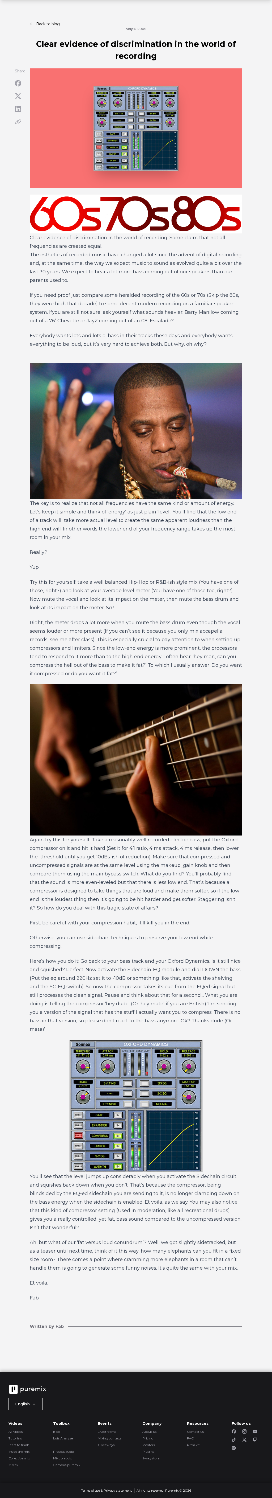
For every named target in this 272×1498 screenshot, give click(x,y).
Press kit (193, 1445)
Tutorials (15, 1438)
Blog (56, 1432)
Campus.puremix (66, 1465)
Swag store (150, 1458)
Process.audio (63, 1452)
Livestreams (107, 1432)
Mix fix (13, 1465)
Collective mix (19, 1458)
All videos (15, 1432)
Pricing (148, 1438)
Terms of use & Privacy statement (106, 1490)
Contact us (195, 1432)
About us (149, 1432)
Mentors (148, 1445)
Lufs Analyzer (63, 1438)
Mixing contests (109, 1438)
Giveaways (106, 1445)
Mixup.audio (62, 1458)
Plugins (148, 1452)
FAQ (190, 1438)
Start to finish (18, 1445)
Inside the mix (18, 1452)
